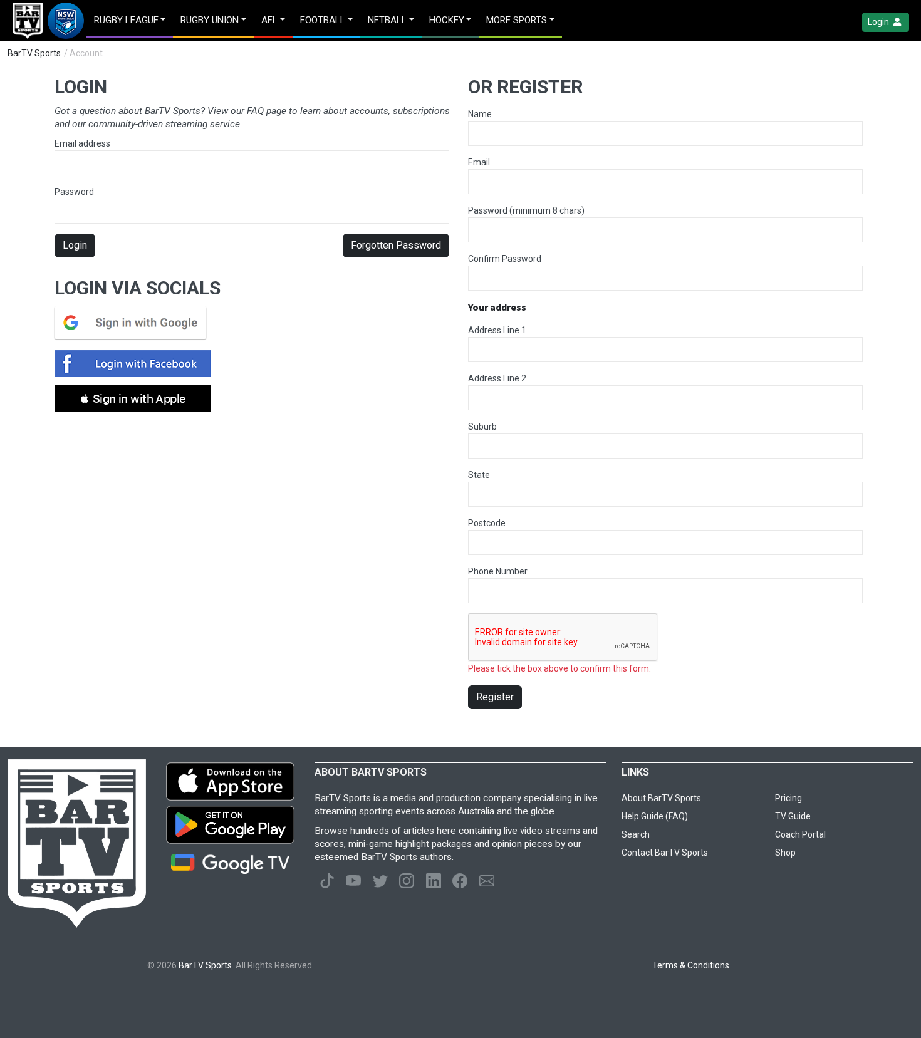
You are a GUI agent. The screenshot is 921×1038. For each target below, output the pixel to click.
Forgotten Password (396, 245)
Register (495, 697)
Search (636, 834)
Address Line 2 (497, 378)
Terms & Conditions (690, 965)
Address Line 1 (497, 330)
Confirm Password (504, 259)
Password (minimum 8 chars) (526, 210)
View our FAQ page (246, 111)
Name (480, 114)
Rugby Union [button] (209, 20)
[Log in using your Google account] (134, 322)
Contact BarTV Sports (665, 853)
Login (879, 22)
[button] (133, 398)
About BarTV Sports (661, 798)
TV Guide (793, 816)
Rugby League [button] (126, 20)
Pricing (788, 798)
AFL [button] (269, 20)
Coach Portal (800, 834)
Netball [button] (387, 20)
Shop (785, 853)
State (479, 475)
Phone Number (498, 571)
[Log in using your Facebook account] (136, 363)
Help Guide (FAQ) (655, 816)
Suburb (482, 427)
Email (479, 162)
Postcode (487, 523)
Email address (82, 143)
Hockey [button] (446, 20)
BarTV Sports (34, 53)
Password (74, 192)
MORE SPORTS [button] (516, 20)
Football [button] (322, 20)
